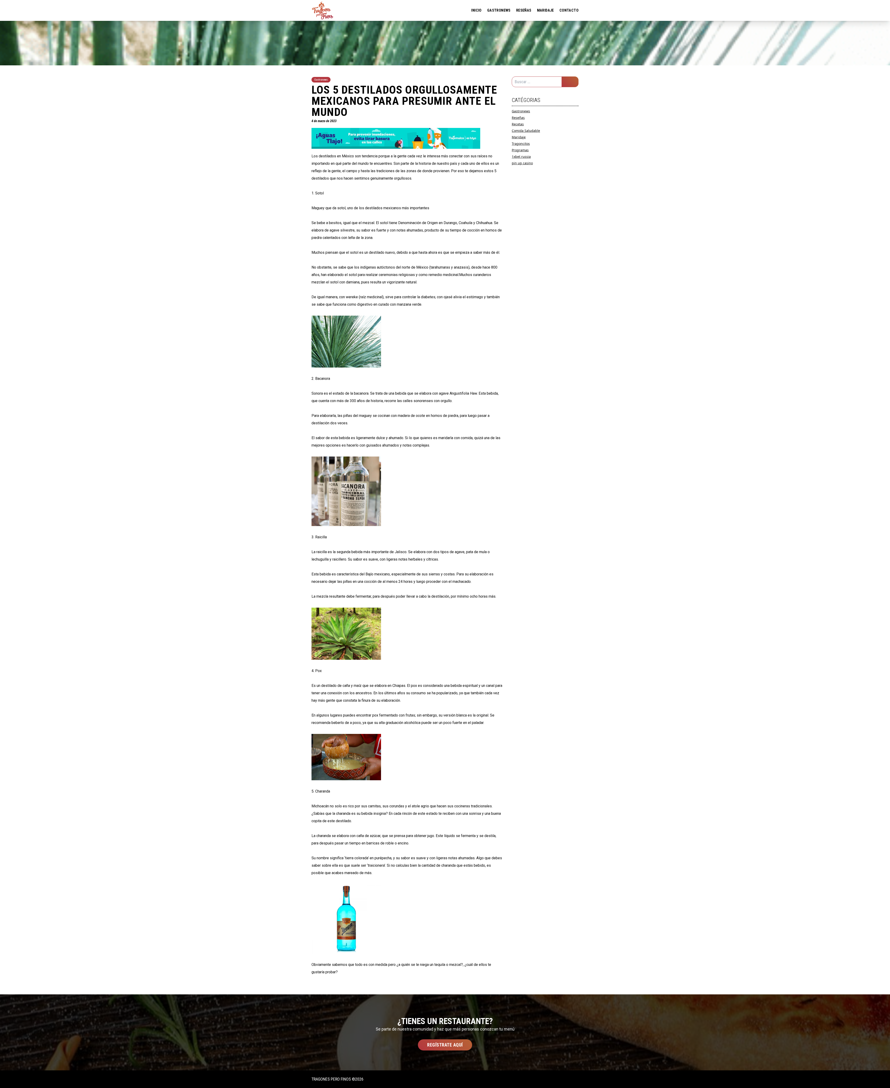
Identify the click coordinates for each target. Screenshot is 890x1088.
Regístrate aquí (445, 1045)
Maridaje (545, 10)
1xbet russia (521, 156)
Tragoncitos (521, 143)
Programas (520, 150)
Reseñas (523, 10)
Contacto (568, 10)
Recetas (518, 124)
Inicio (476, 10)
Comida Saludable (526, 130)
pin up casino (522, 163)
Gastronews (499, 10)
